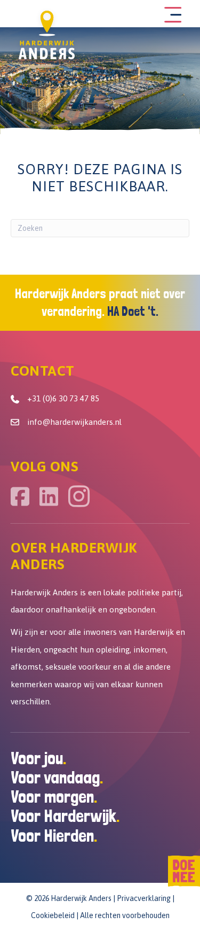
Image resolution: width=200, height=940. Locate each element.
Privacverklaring (144, 898)
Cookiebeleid (53, 915)
